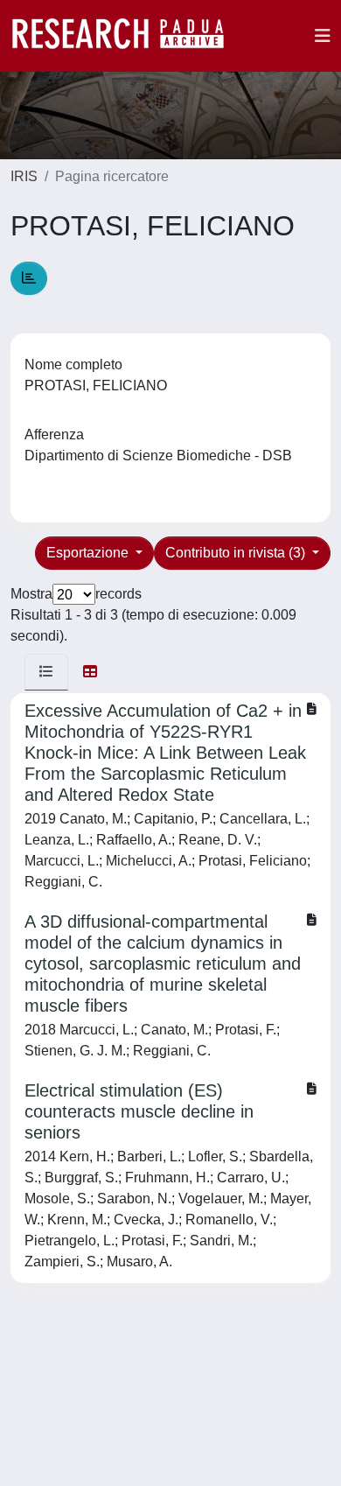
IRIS (24, 176)
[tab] (46, 672)
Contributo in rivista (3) (237, 552)
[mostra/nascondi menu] (323, 36)
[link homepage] (126, 36)
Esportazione (89, 552)
